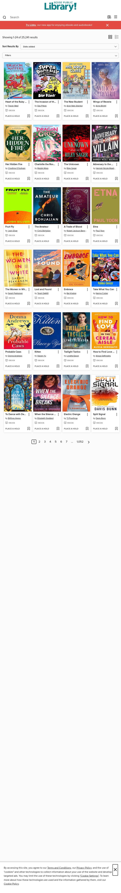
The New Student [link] (73, 102)
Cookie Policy (11, 883)
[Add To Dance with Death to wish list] (29, 429)
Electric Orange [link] (72, 414)
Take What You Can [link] (103, 289)
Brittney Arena (14, 418)
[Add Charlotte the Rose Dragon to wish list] (58, 179)
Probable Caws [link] (13, 352)
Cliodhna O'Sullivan (16, 168)
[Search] (4, 17)
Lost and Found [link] (43, 289)
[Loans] (109, 17)
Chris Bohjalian (44, 231)
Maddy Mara (42, 168)
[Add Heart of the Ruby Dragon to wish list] (29, 116)
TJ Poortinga (72, 418)
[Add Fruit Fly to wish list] (29, 241)
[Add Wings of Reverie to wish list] (116, 116)
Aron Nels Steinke (75, 106)
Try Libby (31, 25)
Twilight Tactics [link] (72, 352)
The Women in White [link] (16, 289)
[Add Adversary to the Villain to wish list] (116, 179)
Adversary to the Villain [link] (104, 164)
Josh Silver (12, 231)
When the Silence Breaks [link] (46, 414)
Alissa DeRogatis (103, 356)
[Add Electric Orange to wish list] (87, 429)
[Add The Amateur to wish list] (58, 241)
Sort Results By (10, 46)
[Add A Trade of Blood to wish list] (87, 241)
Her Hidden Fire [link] (13, 164)
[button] (110, 37)
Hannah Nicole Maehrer (106, 168)
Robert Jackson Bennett (77, 231)
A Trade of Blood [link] (73, 226)
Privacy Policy (84, 867)
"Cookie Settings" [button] (89, 875)
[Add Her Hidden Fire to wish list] (29, 179)
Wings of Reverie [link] (102, 102)
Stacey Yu (41, 356)
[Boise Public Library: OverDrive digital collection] (60, 7)
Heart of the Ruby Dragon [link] (16, 102)
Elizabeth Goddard (45, 418)
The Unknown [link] (71, 164)
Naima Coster (102, 293)
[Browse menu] (116, 17)
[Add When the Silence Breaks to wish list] (58, 429)
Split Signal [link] (99, 414)
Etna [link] (95, 226)
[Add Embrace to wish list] (87, 304)
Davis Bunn (101, 418)
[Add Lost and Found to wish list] (58, 304)
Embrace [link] (68, 289)
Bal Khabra (71, 293)
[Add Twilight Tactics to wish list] (87, 366)
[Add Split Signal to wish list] (116, 429)
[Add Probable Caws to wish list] (29, 366)
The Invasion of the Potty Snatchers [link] (46, 102)
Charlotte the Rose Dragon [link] (46, 164)
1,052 (80, 442)
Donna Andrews (15, 356)
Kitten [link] (38, 352)
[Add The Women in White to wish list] (29, 304)
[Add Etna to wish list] (116, 241)
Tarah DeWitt (43, 293)
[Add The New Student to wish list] (87, 116)
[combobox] (54, 17)
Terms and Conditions (59, 867)
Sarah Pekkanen (15, 293)
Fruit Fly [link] (9, 226)
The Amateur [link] (41, 226)
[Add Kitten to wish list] (58, 366)
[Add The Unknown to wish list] (87, 179)
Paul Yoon (100, 231)
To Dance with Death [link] (16, 414)
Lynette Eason (73, 356)
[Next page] (89, 442)
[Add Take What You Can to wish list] (116, 304)
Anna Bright (101, 106)
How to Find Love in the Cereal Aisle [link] (104, 352)
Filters (8, 55)
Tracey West (13, 106)
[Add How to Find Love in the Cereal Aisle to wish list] (116, 366)
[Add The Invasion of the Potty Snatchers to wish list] (58, 116)
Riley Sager (72, 168)
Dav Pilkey (42, 106)
